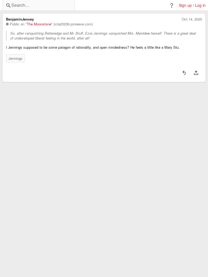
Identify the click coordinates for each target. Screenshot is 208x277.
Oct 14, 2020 (192, 19)
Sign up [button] (185, 5)
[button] (172, 5)
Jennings (15, 58)
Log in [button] (200, 5)
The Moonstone (39, 24)
